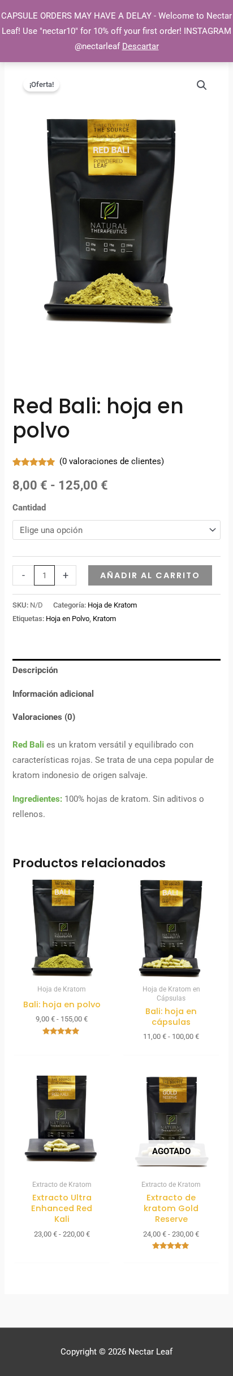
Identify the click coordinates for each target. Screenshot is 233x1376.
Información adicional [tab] (53, 694)
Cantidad (29, 508)
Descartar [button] (140, 46)
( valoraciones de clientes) (111, 461)
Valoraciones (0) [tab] (43, 717)
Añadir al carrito (150, 575)
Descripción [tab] (35, 670)
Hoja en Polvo (67, 618)
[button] (202, 85)
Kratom (104, 618)
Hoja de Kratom (112, 605)
